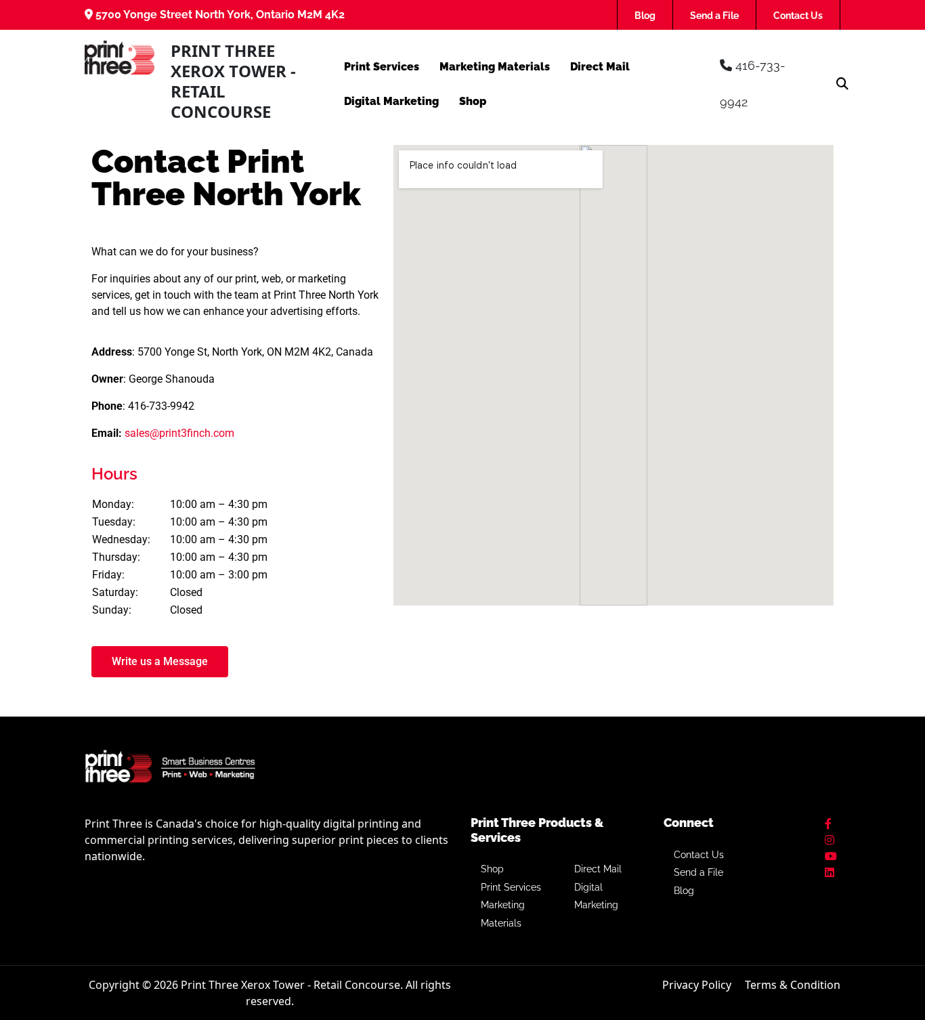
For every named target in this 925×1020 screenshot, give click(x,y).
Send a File (714, 15)
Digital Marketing (391, 101)
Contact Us (798, 15)
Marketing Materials (494, 66)
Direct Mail (600, 66)
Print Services (381, 66)
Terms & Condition (792, 984)
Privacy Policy (696, 984)
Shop (472, 101)
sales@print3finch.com (179, 433)
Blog (644, 15)
